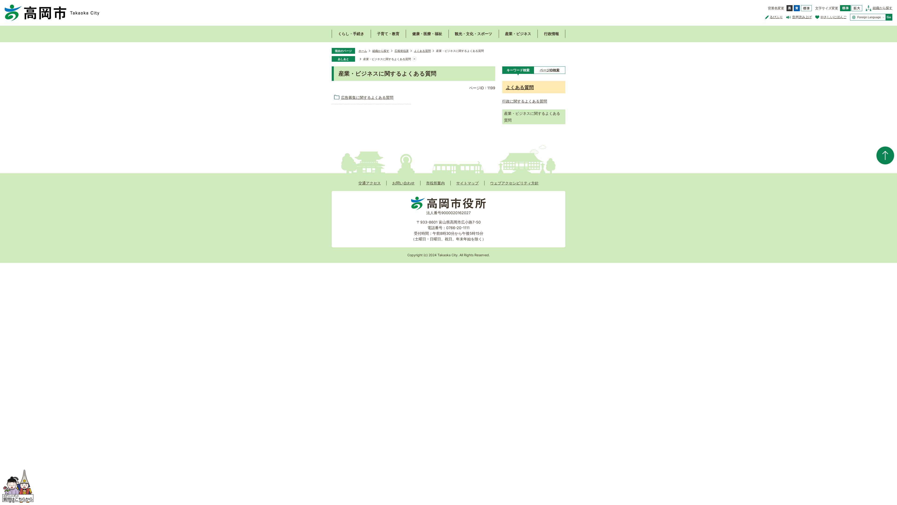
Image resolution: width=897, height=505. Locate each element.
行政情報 (551, 33)
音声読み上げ (802, 17)
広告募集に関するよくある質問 (367, 97)
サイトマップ (467, 183)
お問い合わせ (403, 183)
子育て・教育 (388, 33)
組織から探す (882, 8)
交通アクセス (369, 183)
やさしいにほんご (833, 17)
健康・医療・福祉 (427, 33)
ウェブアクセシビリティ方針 (514, 183)
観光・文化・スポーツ (473, 33)
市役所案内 (435, 183)
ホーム (363, 51)
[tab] (518, 70)
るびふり (776, 17)
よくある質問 (422, 51)
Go (889, 17)
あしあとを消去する (414, 59)
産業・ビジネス (518, 33)
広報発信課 (402, 51)
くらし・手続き (351, 33)
